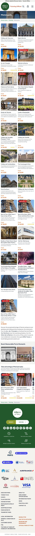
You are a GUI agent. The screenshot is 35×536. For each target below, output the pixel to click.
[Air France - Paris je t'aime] (27, 470)
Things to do (5, 495)
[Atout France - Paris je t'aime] (29, 462)
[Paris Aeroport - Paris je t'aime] (14, 478)
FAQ (2, 525)
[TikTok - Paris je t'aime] (14, 428)
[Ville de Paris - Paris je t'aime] (10, 453)
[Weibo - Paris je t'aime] (27, 428)
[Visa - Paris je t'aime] (26, 486)
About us (21, 492)
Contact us (22, 505)
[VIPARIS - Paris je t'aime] (5, 486)
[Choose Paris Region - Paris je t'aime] (5, 471)
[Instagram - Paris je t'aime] (7, 428)
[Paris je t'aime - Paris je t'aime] (17, 413)
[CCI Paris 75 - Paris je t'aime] (7, 462)
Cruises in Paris (5, 501)
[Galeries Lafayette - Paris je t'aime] (5, 478)
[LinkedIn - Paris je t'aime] (11, 428)
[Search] (23, 6)
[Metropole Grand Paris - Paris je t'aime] (19, 462)
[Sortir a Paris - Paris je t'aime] (14, 486)
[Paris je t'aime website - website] (5, 6)
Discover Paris (5, 492)
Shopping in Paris (6, 508)
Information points (25, 499)
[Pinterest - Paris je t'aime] (17, 428)
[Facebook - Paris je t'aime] (4, 428)
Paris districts (5, 510)
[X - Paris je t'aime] (30, 428)
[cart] (27, 6)
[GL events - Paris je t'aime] (26, 478)
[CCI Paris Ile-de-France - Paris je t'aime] (21, 453)
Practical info (23, 503)
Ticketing (11, 20)
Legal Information (7, 516)
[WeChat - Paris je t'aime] (20, 428)
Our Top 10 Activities (25, 519)
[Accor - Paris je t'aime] (14, 471)
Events (3, 497)
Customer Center (6, 522)
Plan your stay (5, 499)
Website (11, 422)
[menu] (32, 6)
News (20, 501)
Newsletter (22, 517)
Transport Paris (6, 512)
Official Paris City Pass (26, 525)
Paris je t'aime (4, 20)
